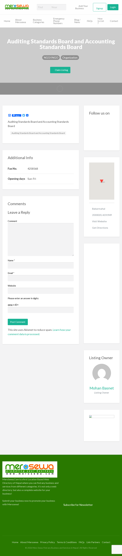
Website (12, 285)
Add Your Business (81, 7)
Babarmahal (98, 208)
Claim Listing (61, 70)
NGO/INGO (51, 57)
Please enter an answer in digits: (23, 298)
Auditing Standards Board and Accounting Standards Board (38, 133)
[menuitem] (83, 7)
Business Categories (38, 20)
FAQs (90, 21)
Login (113, 7)
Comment (12, 221)
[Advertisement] (101, 293)
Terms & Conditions (67, 542)
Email (11, 273)
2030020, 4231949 (102, 214)
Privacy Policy (47, 542)
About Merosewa (20, 20)
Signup (99, 8)
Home (7, 21)
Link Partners (93, 542)
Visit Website (99, 221)
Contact (114, 21)
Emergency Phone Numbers (58, 21)
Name (11, 260)
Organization (70, 57)
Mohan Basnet (102, 388)
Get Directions (100, 227)
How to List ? (101, 21)
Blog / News (77, 20)
